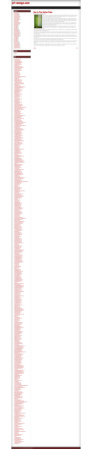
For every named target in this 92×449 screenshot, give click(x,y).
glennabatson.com (17, 225)
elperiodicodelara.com (18, 61)
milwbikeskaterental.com (18, 279)
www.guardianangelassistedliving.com (20, 401)
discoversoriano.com (17, 211)
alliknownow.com (17, 220)
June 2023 (15, 38)
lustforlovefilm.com (17, 236)
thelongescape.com (17, 269)
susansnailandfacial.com (18, 343)
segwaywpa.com (17, 325)
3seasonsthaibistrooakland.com (19, 190)
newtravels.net (16, 78)
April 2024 (15, 28)
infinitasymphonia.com (18, 238)
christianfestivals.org (17, 272)
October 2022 (16, 46)
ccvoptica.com (16, 374)
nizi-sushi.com (16, 264)
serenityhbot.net (17, 341)
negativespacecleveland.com (19, 283)
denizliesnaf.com (17, 313)
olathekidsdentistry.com (18, 159)
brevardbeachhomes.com (18, 128)
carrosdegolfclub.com (18, 124)
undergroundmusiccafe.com (19, 441)
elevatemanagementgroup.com (19, 423)
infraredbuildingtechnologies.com (20, 122)
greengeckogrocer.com (18, 171)
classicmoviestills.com (18, 209)
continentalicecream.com (18, 229)
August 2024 (16, 24)
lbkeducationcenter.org (18, 187)
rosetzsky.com (16, 243)
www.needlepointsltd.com (18, 365)
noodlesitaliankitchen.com (18, 87)
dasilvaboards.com (17, 224)
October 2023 (16, 34)
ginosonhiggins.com (17, 276)
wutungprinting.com (17, 277)
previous (34, 48)
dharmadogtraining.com (18, 434)
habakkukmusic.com (17, 339)
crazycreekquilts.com (17, 230)
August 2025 (16, 20)
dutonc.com (16, 268)
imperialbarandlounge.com (18, 137)
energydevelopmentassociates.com (20, 125)
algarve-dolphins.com (18, 274)
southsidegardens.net (18, 389)
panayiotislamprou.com (18, 104)
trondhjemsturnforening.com (19, 402)
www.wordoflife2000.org (18, 142)
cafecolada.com (17, 210)
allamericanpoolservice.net (18, 178)
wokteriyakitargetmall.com (18, 173)
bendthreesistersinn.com (18, 287)
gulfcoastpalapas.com (18, 326)
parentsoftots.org (17, 330)
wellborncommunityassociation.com (20, 107)
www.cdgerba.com (17, 399)
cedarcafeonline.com (17, 68)
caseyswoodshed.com (18, 311)
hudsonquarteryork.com (18, 397)
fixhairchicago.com (17, 312)
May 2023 (15, 39)
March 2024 (16, 29)
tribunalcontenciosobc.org (18, 222)
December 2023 (16, 32)
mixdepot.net (16, 381)
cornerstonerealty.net (17, 384)
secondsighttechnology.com (19, 169)
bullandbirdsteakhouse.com (19, 366)
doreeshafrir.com (17, 248)
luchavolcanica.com (17, 293)
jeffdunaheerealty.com (18, 349)
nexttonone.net (16, 340)
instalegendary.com (17, 85)
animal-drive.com (17, 320)
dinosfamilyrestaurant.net (18, 121)
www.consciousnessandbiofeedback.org (21, 385)
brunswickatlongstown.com (18, 261)
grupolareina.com (17, 114)
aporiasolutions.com (17, 324)
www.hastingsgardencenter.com (19, 387)
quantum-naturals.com (18, 406)
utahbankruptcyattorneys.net (19, 140)
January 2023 (16, 43)
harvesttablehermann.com (18, 123)
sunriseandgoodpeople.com (19, 285)
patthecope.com (17, 315)
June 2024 (15, 26)
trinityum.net (16, 390)
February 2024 (16, 30)
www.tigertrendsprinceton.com (19, 345)
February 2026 (16, 14)
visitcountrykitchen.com (18, 273)
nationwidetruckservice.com (19, 295)
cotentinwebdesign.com (18, 116)
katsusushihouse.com (18, 240)
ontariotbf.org (16, 84)
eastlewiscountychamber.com (19, 221)
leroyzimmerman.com (18, 424)
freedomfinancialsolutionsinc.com (20, 351)
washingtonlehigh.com (18, 375)
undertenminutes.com (18, 70)
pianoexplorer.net (17, 388)
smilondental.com (17, 166)
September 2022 (16, 47)
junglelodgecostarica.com (18, 271)
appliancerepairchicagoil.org (19, 83)
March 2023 (16, 41)
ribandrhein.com (17, 184)
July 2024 (15, 25)
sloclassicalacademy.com (18, 223)
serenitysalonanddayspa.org (19, 67)
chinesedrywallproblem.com (19, 286)
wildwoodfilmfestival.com (18, 108)
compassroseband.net (18, 318)
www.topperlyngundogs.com (19, 347)
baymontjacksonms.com (18, 280)
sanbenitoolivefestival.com (18, 208)
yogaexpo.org (16, 192)
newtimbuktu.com (17, 73)
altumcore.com (16, 319)
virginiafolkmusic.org (17, 182)
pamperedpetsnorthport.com (19, 156)
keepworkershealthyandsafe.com (19, 86)
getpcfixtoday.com (17, 91)
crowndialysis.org (17, 176)
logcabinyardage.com (18, 333)
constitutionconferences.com (19, 314)
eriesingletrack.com (17, 155)
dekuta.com (16, 379)
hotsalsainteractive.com (18, 66)
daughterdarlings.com (18, 64)
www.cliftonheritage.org (18, 368)
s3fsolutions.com (17, 127)
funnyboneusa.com (17, 289)
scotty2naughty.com (17, 247)
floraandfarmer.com (17, 126)
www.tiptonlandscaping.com (19, 372)
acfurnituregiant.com (17, 69)
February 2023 (16, 42)
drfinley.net (16, 425)
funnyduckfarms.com (17, 421)
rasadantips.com (17, 72)
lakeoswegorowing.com (18, 428)
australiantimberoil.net (18, 120)
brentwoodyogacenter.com (18, 371)
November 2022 (16, 45)
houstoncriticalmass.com (18, 217)
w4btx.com (16, 163)
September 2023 (16, 35)
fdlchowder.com (17, 364)
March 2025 (16, 21)
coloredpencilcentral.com (18, 135)
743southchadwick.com (18, 130)
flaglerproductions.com (18, 227)
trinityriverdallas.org (17, 188)
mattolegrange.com (17, 270)
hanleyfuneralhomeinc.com (18, 160)
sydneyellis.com (17, 175)
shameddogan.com (17, 329)
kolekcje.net (16, 185)
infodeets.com (16, 65)
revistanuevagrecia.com (18, 245)
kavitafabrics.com (17, 292)
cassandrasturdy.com (17, 207)
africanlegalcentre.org (18, 239)
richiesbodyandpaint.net (18, 62)
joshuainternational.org (18, 342)
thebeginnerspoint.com (18, 212)
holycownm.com (17, 294)
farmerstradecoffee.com (18, 332)
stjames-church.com (17, 246)
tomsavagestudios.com (18, 180)
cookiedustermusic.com (18, 290)
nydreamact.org (17, 88)
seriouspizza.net (17, 317)
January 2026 (16, 15)
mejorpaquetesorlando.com (18, 161)
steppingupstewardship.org (18, 373)
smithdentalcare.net (17, 440)
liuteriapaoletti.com (17, 284)
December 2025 (16, 16)
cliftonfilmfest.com (17, 136)
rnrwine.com (16, 427)
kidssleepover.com (17, 77)
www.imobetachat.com (18, 335)
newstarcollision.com (17, 167)
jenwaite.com (16, 422)
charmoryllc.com (17, 215)
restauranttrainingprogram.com (19, 177)
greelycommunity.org (17, 241)
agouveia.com (16, 430)
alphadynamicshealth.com (18, 418)
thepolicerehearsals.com (18, 219)
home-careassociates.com (18, 193)
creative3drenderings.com (18, 331)
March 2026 (16, 13)
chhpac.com (16, 433)
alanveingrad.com (17, 275)
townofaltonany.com (17, 281)
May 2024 (15, 27)
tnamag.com (16, 321)
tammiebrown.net (17, 267)
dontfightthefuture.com (18, 133)
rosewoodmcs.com (17, 382)
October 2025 (16, 18)
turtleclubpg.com (17, 296)
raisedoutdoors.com (17, 138)
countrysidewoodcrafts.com (19, 82)
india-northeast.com (17, 131)
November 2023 (16, 33)
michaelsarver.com (17, 170)
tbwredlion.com (17, 404)
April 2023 (15, 40)
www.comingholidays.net (18, 213)
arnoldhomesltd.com (17, 134)
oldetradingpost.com (17, 117)
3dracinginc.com (17, 216)
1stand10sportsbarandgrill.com (19, 162)
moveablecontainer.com (18, 113)
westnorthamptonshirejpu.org (19, 109)
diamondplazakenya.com (18, 403)
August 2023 (16, 36)
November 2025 (16, 17)
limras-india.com (17, 60)
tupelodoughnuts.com (18, 158)
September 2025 (16, 19)
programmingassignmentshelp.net (20, 76)
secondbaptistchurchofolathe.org (19, 431)
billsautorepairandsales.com (19, 405)
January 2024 (16, 31)
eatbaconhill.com (17, 75)
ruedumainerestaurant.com (18, 242)
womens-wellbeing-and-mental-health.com (21, 181)
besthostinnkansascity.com (18, 439)
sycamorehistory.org (17, 383)
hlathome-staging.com (18, 172)
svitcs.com (16, 316)
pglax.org (16, 282)
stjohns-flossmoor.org (18, 288)
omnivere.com (16, 71)
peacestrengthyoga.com (18, 350)
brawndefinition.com (17, 228)
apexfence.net (16, 443)
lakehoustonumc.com (18, 338)
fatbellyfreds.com (17, 395)
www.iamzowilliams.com (18, 386)
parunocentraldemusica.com (19, 400)
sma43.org (16, 369)
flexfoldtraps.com (17, 352)
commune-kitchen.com (18, 234)
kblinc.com (16, 154)
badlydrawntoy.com (17, 337)
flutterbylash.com (17, 419)
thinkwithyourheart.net (18, 139)
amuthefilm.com (17, 235)
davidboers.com (17, 334)
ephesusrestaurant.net (18, 393)
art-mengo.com (21, 3)
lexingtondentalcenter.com (18, 174)
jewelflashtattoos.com (18, 90)
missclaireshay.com (17, 59)
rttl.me (15, 436)
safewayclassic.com (17, 81)
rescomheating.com (17, 437)
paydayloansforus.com (18, 79)
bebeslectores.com (17, 119)
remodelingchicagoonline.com (19, 370)
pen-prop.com (16, 344)
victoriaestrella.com (17, 298)
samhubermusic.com (17, 442)
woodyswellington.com (18, 394)
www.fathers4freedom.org (18, 346)
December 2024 (16, 22)
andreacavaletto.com (17, 194)
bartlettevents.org (17, 112)
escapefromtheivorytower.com (19, 129)
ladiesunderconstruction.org (19, 118)
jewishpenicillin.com (17, 179)
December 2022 (16, 44)
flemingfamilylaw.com (18, 426)
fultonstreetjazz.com (17, 111)
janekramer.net (16, 263)
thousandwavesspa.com (18, 299)
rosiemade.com (16, 157)
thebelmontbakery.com (18, 80)
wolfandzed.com (17, 378)
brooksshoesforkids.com (18, 322)
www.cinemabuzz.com (18, 380)
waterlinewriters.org (17, 328)
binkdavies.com (17, 231)
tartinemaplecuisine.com (18, 262)
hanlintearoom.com (17, 420)
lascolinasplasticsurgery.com (19, 367)
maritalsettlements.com (18, 278)
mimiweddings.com (17, 438)
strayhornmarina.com (17, 226)
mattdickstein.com (17, 336)
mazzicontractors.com (18, 391)
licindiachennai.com (17, 63)
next (77, 48)
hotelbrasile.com (17, 110)
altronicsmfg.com (17, 74)
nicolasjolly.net (16, 237)
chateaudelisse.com (17, 106)
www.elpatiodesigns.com (18, 396)
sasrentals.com (16, 168)
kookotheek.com (17, 103)
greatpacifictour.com (17, 297)
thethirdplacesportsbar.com (18, 392)
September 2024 (16, 23)
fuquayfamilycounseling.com (19, 429)
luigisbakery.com (17, 376)
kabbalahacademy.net (17, 165)
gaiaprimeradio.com (17, 266)
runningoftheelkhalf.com (18, 348)
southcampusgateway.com (18, 105)
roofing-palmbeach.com (18, 132)
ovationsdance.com (17, 183)
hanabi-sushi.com (17, 377)
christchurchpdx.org (17, 232)
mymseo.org (16, 432)
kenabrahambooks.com (18, 233)
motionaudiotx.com (17, 435)
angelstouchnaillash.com (18, 164)
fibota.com (16, 398)
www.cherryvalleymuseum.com (19, 115)
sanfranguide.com (17, 214)
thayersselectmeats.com (18, 323)
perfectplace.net (17, 189)
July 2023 (15, 37)
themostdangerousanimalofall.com (20, 218)
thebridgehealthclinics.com (18, 327)
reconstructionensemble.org (19, 291)
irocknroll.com (16, 141)
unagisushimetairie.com (18, 89)
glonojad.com (16, 244)
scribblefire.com (17, 191)
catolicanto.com (17, 186)
